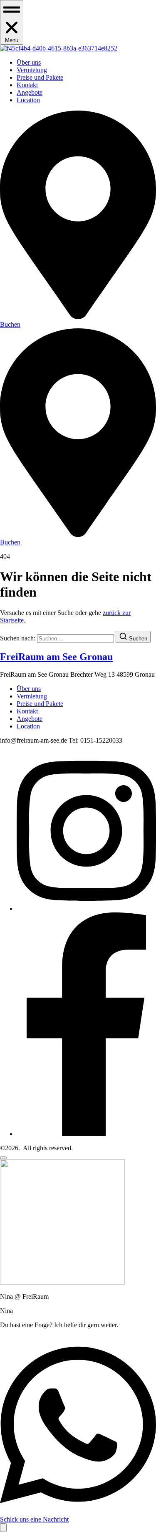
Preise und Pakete (40, 77)
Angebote (29, 92)
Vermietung (32, 69)
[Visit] (78, 316)
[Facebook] (86, 1133)
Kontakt (27, 84)
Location (28, 99)
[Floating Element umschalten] (3, 1527)
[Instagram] (86, 908)
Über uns (29, 62)
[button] (11, 22)
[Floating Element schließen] (3, 1158)
